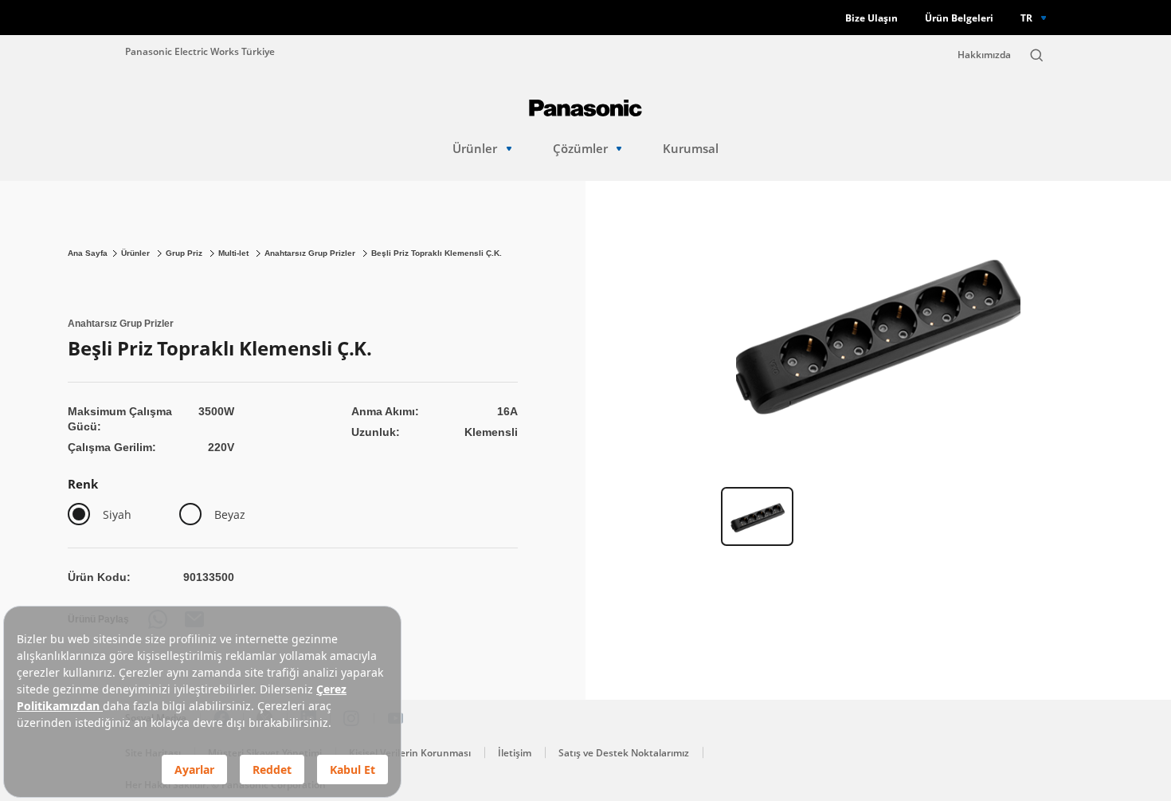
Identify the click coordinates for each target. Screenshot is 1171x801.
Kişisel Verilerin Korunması (410, 753)
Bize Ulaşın (871, 18)
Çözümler (580, 148)
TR (1026, 17)
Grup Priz (185, 253)
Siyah (117, 514)
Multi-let (234, 253)
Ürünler (474, 148)
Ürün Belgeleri (959, 18)
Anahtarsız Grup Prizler (311, 253)
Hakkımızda (984, 55)
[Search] (1036, 55)
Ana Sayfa (88, 253)
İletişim (514, 753)
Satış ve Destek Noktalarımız (623, 753)
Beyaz (229, 514)
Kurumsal (691, 148)
